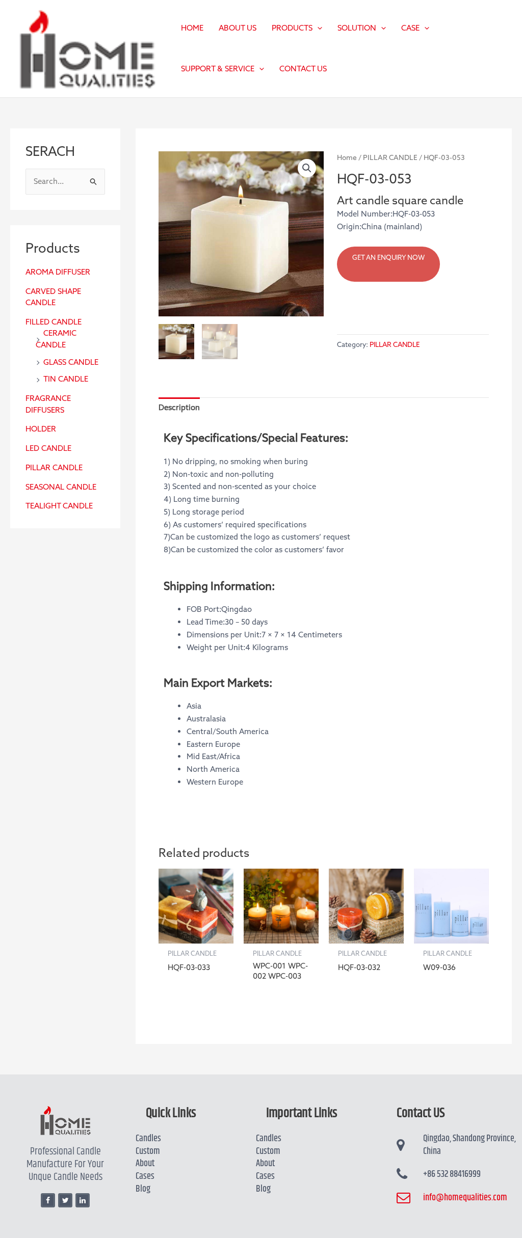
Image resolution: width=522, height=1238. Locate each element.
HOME (192, 28)
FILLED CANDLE (53, 322)
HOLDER (40, 429)
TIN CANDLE (65, 379)
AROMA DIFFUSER (57, 272)
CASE (410, 28)
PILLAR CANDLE (54, 468)
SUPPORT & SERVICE (217, 69)
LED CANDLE (48, 448)
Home (347, 157)
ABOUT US (237, 28)
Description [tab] (179, 407)
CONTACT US (303, 69)
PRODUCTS (292, 28)
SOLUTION (356, 28)
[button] (317, 28)
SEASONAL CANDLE (60, 487)
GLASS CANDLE (70, 362)
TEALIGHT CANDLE (59, 506)
